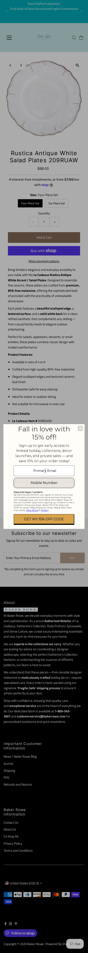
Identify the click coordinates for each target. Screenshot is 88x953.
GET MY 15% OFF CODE (44, 519)
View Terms (32, 510)
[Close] (80, 428)
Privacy (44, 510)
